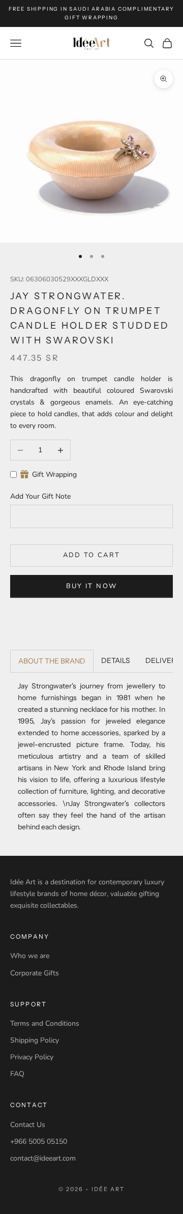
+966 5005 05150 (38, 1141)
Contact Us (27, 1125)
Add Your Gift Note (40, 496)
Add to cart (91, 555)
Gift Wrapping (54, 474)
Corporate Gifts (34, 973)
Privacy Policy (31, 1057)
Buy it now (91, 586)
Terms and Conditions (44, 1023)
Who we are (29, 956)
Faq (17, 1074)
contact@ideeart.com (43, 1158)
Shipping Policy (34, 1040)
